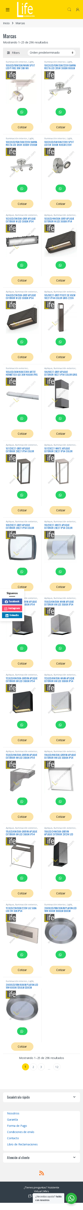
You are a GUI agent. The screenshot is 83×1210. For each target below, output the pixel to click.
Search (69, 9)
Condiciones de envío (20, 1132)
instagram (14, 608)
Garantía (12, 1119)
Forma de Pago (17, 1126)
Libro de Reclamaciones (22, 1144)
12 (56, 1067)
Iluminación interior (16, 61)
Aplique (10, 214)
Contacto (13, 1138)
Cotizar (22, 127)
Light (30, 61)
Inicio (6, 23)
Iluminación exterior (26, 214)
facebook (14, 601)
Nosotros (13, 1113)
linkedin (14, 615)
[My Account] (78, 9)
